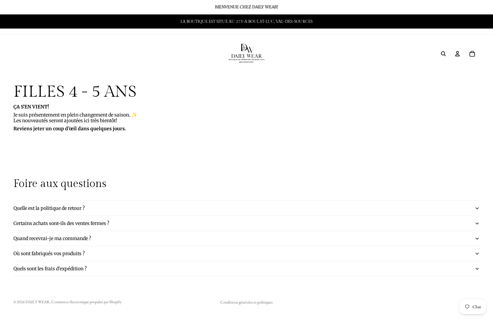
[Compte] (457, 53)
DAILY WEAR (37, 302)
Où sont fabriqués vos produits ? (49, 253)
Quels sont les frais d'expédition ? (50, 269)
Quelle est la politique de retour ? (49, 208)
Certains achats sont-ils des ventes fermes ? (61, 223)
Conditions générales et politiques (246, 302)
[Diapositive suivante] (472, 21)
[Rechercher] (443, 53)
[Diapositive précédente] (15, 21)
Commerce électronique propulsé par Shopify (86, 302)
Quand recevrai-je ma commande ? (52, 238)
